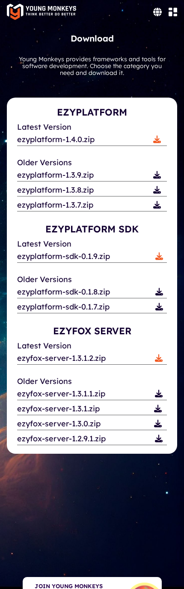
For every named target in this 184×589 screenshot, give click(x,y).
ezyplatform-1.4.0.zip (56, 139)
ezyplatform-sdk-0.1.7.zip (63, 307)
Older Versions (44, 163)
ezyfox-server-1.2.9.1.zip (61, 438)
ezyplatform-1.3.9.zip (55, 175)
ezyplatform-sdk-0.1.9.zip (63, 256)
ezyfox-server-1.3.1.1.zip (61, 394)
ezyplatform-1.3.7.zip (55, 205)
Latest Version (44, 127)
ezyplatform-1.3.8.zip (55, 190)
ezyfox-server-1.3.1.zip (58, 408)
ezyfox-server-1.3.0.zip (59, 423)
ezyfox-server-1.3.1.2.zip (61, 358)
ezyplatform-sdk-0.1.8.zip (63, 292)
